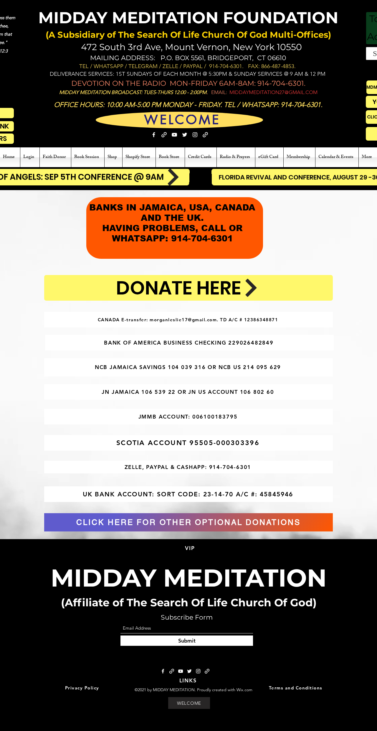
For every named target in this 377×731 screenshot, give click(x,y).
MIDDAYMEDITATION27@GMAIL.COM (273, 92)
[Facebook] (154, 134)
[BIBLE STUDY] (205, 134)
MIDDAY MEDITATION (189, 578)
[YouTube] (174, 134)
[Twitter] (184, 134)
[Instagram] (195, 134)
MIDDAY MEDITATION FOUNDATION (188, 17)
